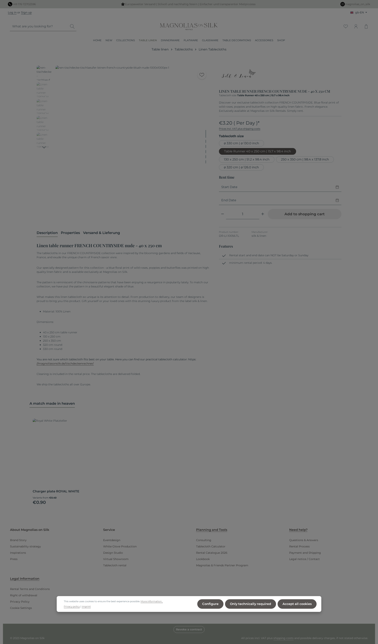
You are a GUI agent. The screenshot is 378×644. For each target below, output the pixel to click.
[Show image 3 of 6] (205, 146)
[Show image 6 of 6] (205, 161)
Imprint (86, 606)
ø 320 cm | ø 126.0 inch (241, 167)
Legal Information (24, 579)
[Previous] (187, 215)
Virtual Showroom (116, 559)
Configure (210, 604)
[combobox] (39, 26)
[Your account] (356, 26)
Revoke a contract (189, 629)
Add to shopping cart (304, 214)
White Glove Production (120, 546)
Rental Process (299, 546)
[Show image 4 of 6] (205, 151)
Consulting (203, 540)
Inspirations (18, 553)
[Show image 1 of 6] (205, 134)
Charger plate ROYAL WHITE (56, 491)
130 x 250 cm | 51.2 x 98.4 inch (247, 159)
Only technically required (250, 604)
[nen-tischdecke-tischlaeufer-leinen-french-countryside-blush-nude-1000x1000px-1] (133, 143)
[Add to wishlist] (201, 74)
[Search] (72, 26)
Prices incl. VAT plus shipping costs (239, 128)
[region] (124, 143)
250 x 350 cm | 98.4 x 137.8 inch (305, 159)
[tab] (47, 233)
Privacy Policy (20, 601)
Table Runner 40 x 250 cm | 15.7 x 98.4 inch (257, 151)
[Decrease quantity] (222, 214)
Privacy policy (72, 606)
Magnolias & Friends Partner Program (222, 565)
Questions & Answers (303, 540)
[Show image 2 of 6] (205, 141)
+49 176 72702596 (24, 4)
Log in (12, 12)
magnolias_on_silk (357, 4)
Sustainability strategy (25, 546)
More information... (152, 601)
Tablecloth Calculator (210, 546)
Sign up (26, 12)
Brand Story (18, 540)
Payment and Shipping (305, 553)
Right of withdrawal (23, 595)
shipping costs (283, 638)
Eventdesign (111, 540)
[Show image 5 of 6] (205, 156)
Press (14, 559)
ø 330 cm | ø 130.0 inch (241, 143)
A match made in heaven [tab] (52, 403)
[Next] (44, 147)
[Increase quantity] (262, 214)
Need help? (298, 530)
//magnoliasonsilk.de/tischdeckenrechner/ (65, 363)
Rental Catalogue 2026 (211, 553)
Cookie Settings (21, 608)
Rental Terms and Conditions (30, 589)
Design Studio (113, 553)
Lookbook (203, 559)
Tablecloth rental (114, 565)
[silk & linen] (238, 76)
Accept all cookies (297, 604)
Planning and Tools (211, 530)
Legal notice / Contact (304, 559)
